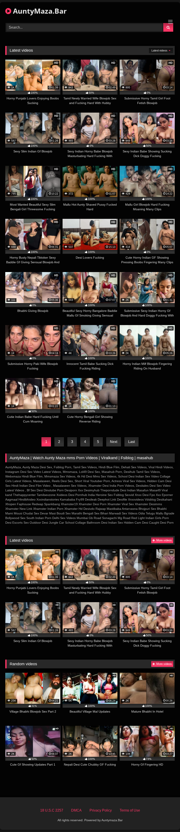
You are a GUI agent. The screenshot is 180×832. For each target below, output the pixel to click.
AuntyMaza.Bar (39, 11)
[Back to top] (166, 819)
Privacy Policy (101, 810)
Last (131, 442)
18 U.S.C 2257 (51, 810)
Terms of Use (130, 810)
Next (113, 442)
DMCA (76, 810)
